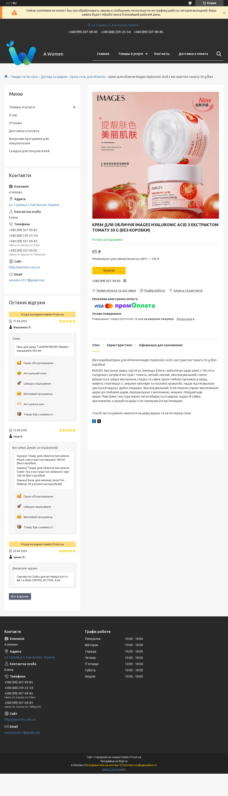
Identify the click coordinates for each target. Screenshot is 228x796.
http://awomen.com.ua (24, 267)
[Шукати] (218, 54)
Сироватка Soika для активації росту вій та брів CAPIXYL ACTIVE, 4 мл (42, 578)
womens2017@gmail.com (27, 280)
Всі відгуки (20, 596)
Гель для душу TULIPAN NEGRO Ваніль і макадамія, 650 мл (43, 348)
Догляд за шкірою (54, 77)
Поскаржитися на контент (102, 765)
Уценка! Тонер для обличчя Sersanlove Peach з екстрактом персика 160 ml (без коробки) (43, 459)
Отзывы (15, 123)
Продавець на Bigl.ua (114, 761)
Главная (103, 54)
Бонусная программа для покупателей (29, 141)
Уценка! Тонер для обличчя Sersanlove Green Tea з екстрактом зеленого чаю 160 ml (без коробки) (43, 471)
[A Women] (21, 54)
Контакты (162, 54)
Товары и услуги (130, 54)
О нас (13, 115)
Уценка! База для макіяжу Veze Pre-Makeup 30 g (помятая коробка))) (41, 482)
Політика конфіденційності (139, 765)
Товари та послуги (24, 77)
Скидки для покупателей (29, 151)
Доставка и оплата (193, 54)
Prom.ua (135, 757)
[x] (99, 422)
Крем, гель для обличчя (87, 77)
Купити (109, 270)
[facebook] (94, 422)
